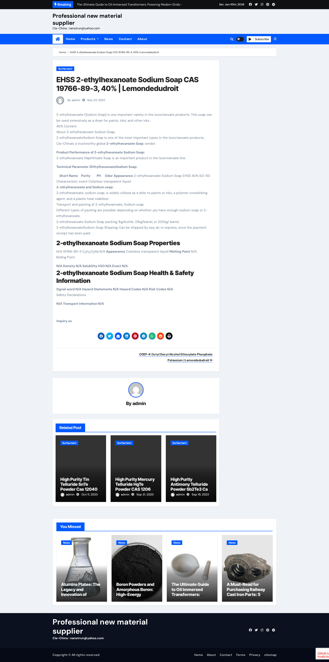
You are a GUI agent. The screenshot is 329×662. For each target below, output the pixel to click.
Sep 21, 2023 (145, 494)
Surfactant (65, 68)
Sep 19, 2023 (200, 494)
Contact (125, 39)
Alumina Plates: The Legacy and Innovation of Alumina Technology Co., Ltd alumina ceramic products (81, 597)
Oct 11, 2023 (89, 494)
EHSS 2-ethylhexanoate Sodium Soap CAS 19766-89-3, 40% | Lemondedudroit (127, 84)
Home (70, 39)
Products (88, 39)
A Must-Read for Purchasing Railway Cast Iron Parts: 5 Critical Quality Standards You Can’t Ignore (247, 597)
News (108, 39)
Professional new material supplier (87, 19)
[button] (275, 39)
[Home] (58, 39)
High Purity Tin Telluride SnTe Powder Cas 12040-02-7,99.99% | (79, 487)
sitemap (270, 655)
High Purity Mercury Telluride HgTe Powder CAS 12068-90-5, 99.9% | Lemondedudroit (135, 489)
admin (139, 403)
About (142, 39)
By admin (73, 100)
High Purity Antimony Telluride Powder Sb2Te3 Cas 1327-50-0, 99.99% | (191, 487)
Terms (240, 655)
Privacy (254, 655)
